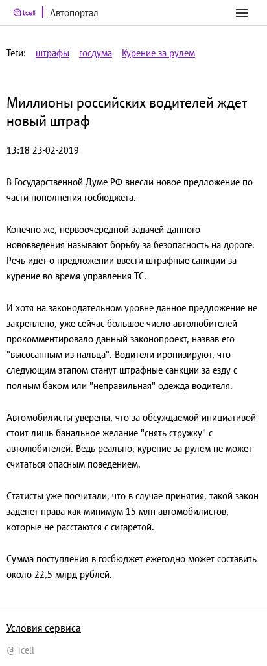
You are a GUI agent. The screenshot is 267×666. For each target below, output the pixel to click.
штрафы (52, 53)
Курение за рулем (158, 53)
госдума (95, 53)
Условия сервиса (43, 627)
